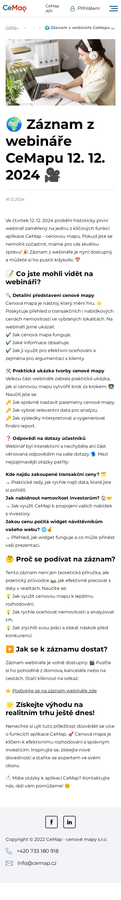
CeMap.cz (15, 27)
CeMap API (52, 8)
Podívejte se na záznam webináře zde (54, 690)
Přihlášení (89, 8)
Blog (34, 27)
